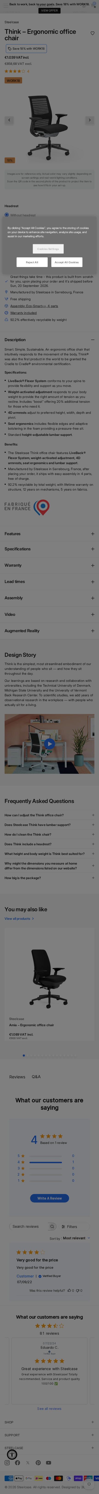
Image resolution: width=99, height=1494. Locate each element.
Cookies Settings (48, 248)
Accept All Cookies (67, 262)
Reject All (32, 262)
